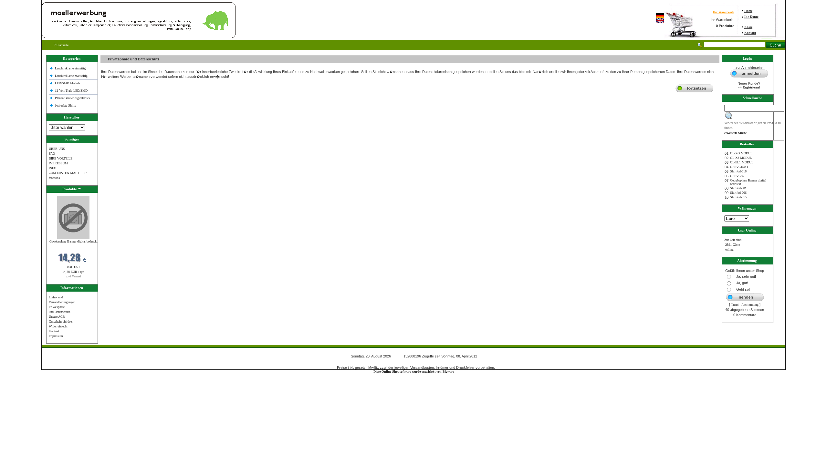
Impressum (56, 336)
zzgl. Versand (73, 276)
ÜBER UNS (57, 148)
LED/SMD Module (67, 83)
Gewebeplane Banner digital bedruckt (73, 241)
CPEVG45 (737, 176)
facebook (54, 178)
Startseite (62, 45)
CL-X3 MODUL (741, 158)
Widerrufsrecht (58, 326)
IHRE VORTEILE (60, 158)
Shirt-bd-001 (738, 188)
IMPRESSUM (58, 163)
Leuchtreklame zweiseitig (72, 76)
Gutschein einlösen (61, 321)
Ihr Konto (751, 16)
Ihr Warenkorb (723, 12)
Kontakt (750, 33)
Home (748, 11)
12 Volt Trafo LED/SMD (71, 90)
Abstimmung (750, 304)
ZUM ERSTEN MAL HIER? (68, 173)
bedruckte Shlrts (65, 105)
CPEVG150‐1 (739, 167)
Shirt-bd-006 (738, 192)
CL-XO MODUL (741, 153)
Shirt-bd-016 (738, 171)
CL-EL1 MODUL (741, 162)
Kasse (748, 27)
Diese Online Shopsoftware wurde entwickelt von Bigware (413, 371)
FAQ (52, 153)
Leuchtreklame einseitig (71, 68)
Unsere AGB (57, 316)
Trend (734, 304)
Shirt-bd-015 (738, 197)
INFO (52, 168)
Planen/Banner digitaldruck (72, 98)
